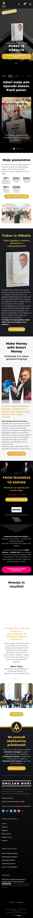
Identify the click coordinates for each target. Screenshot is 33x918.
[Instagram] (7, 808)
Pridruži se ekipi (7, 796)
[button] (1, 37)
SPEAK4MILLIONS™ (9, 861)
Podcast (4, 838)
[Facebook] (3, 808)
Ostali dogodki (6, 881)
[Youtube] (18, 808)
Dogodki (5, 828)
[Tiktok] (11, 808)
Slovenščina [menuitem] (19, 900)
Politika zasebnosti (10, 907)
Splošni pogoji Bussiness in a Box (16, 910)
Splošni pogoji (22, 907)
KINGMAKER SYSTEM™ (10, 855)
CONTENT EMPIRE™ (9, 858)
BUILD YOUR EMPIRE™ (10, 865)
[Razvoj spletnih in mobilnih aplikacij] (19, 913)
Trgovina (5, 825)
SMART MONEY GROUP (10, 851)
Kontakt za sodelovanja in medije (13, 799)
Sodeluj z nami (7, 835)
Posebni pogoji (15, 909)
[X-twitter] (22, 808)
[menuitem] (19, 4)
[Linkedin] (14, 808)
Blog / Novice (6, 831)
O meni (4, 821)
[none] (19, 4)
